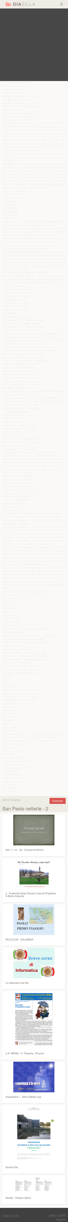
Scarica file (12, 1167)
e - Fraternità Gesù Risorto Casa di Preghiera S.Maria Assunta (31, 894)
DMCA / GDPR (57, 1215)
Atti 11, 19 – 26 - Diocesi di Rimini (24, 850)
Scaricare (57, 801)
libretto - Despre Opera (18, 1198)
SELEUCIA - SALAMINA (19, 939)
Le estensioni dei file (17, 983)
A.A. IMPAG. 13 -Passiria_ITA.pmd (25, 1053)
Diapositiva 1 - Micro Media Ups (23, 1097)
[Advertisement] (34, 45)
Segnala (61, 1219)
